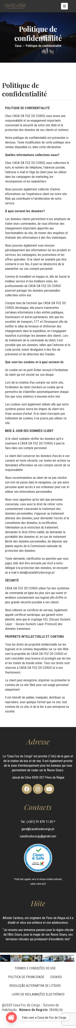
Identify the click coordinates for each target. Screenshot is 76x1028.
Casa (18, 46)
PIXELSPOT (47, 1016)
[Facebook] (27, 789)
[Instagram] (38, 789)
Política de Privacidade (26, 977)
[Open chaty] (11, 1017)
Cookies (56, 977)
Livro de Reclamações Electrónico (38, 994)
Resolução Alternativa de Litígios (35, 986)
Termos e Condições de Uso (35, 968)
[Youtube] (49, 789)
